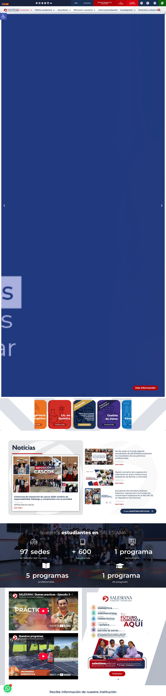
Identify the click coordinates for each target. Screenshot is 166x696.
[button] (3, 16)
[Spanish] (7, 3)
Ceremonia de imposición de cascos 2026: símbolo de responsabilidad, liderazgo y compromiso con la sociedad (43, 497)
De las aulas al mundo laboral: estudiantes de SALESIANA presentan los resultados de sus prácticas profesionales (133, 454)
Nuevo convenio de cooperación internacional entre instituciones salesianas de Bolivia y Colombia (131, 474)
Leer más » (18, 508)
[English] (3, 3)
